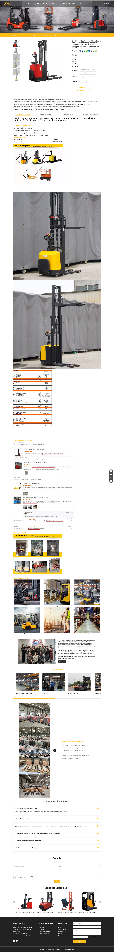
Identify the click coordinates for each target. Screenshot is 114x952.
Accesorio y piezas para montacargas (49, 940)
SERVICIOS (55, 3)
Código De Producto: (74, 64)
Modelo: (74, 54)
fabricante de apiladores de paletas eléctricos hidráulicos (50, 109)
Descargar (60, 936)
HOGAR (30, 3)
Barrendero (42, 936)
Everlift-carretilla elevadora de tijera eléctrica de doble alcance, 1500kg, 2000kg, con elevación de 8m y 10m (46, 912)
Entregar (58, 881)
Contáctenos (61, 938)
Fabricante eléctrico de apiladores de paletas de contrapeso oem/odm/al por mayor (78, 101)
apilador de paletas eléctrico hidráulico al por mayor (66, 106)
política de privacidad (69, 949)
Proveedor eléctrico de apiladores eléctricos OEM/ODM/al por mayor (72, 104)
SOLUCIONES (63, 3)
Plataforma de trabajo (45, 931)
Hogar (59, 927)
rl (69, 3)
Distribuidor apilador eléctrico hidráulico (24, 109)
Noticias (60, 933)
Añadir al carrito (81, 90)
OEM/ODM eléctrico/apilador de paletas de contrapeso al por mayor (50, 99)
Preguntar (80, 87)
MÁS (81, 3)
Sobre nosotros (62, 929)
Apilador (42, 927)
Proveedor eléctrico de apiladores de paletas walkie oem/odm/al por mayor (32, 106)
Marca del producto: (74, 58)
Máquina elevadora (44, 933)
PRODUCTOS (46, 3)
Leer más (61, 662)
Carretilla (42, 929)
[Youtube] (17, 941)
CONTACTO (75, 3)
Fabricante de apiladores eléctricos (22, 99)
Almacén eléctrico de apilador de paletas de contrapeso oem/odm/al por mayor (33, 104)
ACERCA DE (37, 3)
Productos (60, 931)
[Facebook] (14, 941)
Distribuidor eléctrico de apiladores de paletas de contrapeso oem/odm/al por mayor (34, 101)
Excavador (42, 938)
